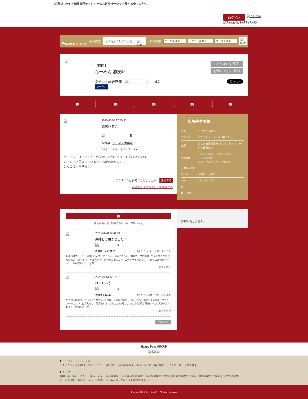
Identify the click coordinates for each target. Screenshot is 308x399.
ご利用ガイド (95, 365)
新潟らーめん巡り (151, 392)
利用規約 (110, 365)
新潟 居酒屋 (112, 376)
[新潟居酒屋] (149, 351)
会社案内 (159, 365)
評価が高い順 (101, 223)
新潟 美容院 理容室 (132, 376)
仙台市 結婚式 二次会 (184, 376)
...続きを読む (164, 267)
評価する (166, 180)
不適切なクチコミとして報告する (152, 187)
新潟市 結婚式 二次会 (157, 376)
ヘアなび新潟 (230, 376)
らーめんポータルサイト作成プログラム (128, 380)
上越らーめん (95, 376)
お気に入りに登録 (227, 71)
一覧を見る (162, 322)
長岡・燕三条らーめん (72, 376)
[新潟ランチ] (154, 351)
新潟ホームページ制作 (90, 380)
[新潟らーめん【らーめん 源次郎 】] (66, 61)
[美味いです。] (65, 120)
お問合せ (189, 365)
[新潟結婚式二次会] (158, 351)
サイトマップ (173, 365)
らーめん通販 (67, 380)
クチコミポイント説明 (72, 365)
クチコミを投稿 (227, 64)
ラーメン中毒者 (122, 143)
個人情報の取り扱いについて (134, 365)
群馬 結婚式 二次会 (209, 376)
